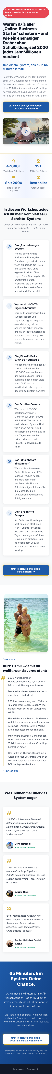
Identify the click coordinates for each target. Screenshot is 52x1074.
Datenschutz (33, 1069)
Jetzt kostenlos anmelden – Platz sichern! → (26, 570)
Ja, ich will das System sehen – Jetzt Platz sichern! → (26, 107)
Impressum (18, 1069)
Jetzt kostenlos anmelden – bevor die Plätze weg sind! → (26, 1039)
